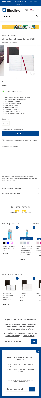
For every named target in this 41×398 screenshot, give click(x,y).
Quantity (5, 119)
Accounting (12, 35)
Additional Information (11, 188)
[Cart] (26, 10)
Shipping (5, 129)
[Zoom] (33, 73)
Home (4, 35)
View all (36, 223)
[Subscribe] (32, 389)
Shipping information (11, 193)
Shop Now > (20, 4)
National (5, 42)
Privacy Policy (25, 381)
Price (4, 82)
